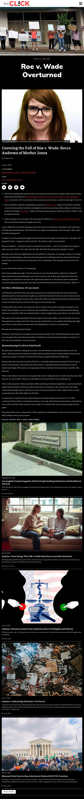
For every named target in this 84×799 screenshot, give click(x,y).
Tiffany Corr (8, 158)
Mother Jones (51, 204)
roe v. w (19, 179)
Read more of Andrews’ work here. (67, 219)
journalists (12, 179)
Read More (9, 792)
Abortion (5, 179)
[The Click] (17, 3)
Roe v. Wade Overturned (42, 71)
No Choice (25, 211)
